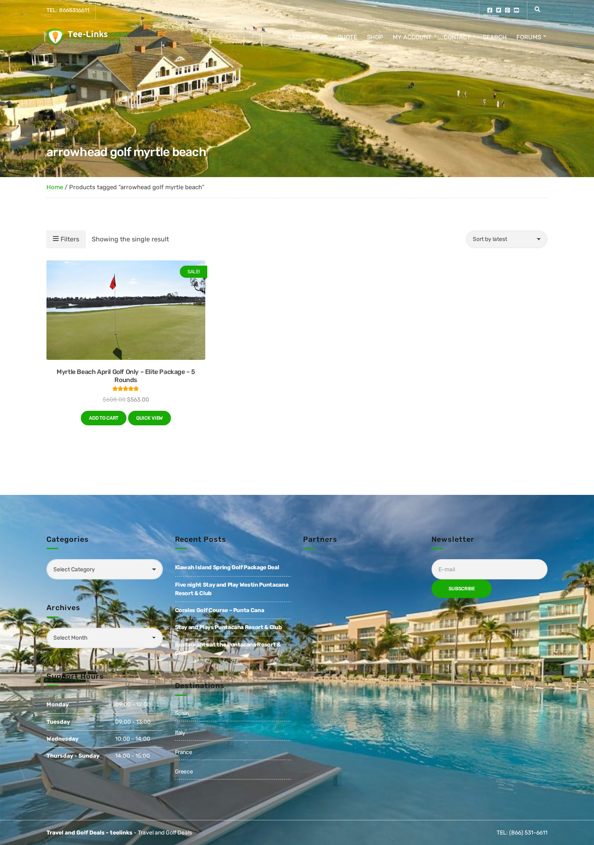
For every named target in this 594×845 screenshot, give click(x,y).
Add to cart (103, 418)
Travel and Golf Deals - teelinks (89, 832)
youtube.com (516, 10)
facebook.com (490, 10)
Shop (375, 37)
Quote (347, 37)
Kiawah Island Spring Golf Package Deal (227, 567)
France (183, 752)
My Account (412, 37)
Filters (70, 239)
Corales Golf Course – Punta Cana (219, 610)
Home (54, 187)
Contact (457, 37)
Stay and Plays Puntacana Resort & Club (228, 627)
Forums (528, 37)
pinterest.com (507, 10)
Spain (182, 713)
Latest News (308, 37)
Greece (184, 771)
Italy (180, 732)
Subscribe (462, 589)
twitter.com (498, 10)
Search (495, 37)
